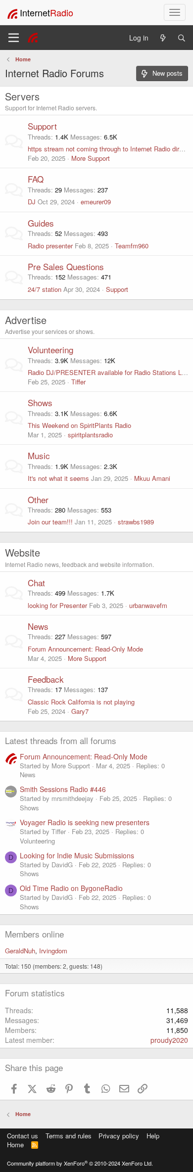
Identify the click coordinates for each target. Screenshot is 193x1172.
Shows (40, 402)
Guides (41, 223)
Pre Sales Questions (66, 266)
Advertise (26, 320)
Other (38, 499)
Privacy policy (118, 1135)
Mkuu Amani (152, 478)
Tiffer (78, 381)
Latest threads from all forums (60, 740)
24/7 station (44, 289)
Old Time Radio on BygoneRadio (71, 888)
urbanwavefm (148, 605)
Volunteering (50, 349)
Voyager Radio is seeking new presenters (84, 822)
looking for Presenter (57, 605)
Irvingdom (53, 950)
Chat (36, 582)
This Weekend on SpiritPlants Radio (79, 425)
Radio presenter (50, 245)
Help (152, 1135)
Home (15, 1144)
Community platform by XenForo (80, 1163)
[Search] (181, 38)
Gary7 (80, 711)
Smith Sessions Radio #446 (63, 789)
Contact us (22, 1135)
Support (42, 126)
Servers (22, 96)
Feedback (46, 679)
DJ (32, 201)
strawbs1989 (136, 521)
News (38, 626)
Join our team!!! (50, 521)
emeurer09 (96, 201)
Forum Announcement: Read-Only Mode (85, 649)
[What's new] (162, 38)
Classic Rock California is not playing (81, 701)
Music (39, 455)
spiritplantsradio (90, 434)
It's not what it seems (58, 478)
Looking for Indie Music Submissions (77, 855)
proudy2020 (169, 1040)
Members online (34, 934)
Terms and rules (69, 1135)
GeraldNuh (20, 950)
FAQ (36, 179)
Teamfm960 (131, 245)
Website (22, 552)
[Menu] (13, 37)
